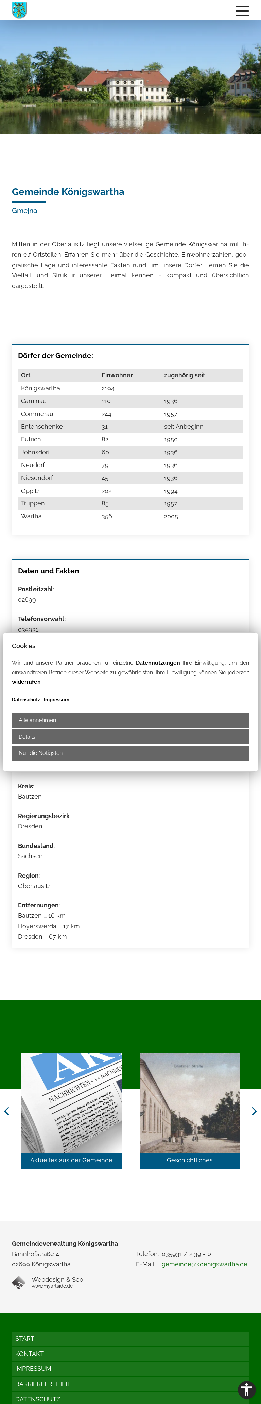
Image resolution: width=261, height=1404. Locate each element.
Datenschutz (26, 699)
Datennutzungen (158, 663)
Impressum (56, 699)
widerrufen (26, 682)
